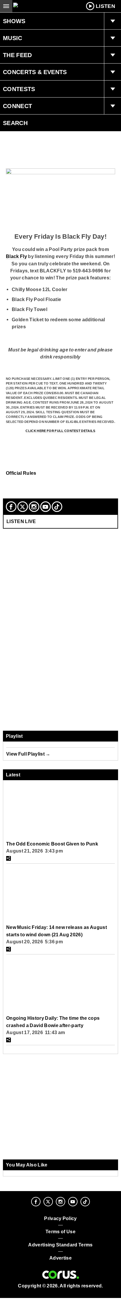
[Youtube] (45, 506)
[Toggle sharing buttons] (8, 858)
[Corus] (60, 1274)
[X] (22, 506)
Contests (19, 89)
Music (12, 38)
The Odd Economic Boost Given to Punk (52, 843)
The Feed (17, 55)
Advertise (60, 1258)
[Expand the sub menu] (112, 21)
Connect (17, 106)
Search (15, 123)
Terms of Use (60, 1231)
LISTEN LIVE (21, 521)
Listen (105, 6)
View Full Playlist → (28, 753)
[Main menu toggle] (6, 6)
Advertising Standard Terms (60, 1244)
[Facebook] (11, 506)
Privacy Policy (60, 1218)
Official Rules (21, 473)
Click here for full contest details (60, 431)
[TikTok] (57, 506)
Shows (14, 21)
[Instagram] (34, 506)
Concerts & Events (35, 72)
